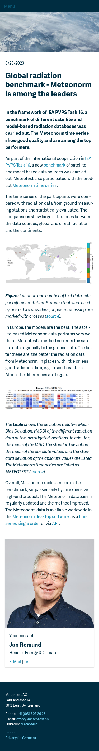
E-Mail (15, 661)
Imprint (11, 732)
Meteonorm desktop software (40, 516)
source (52, 316)
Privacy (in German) (20, 737)
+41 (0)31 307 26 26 (31, 713)
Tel (26, 661)
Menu (9, 6)
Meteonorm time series (34, 185)
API (55, 523)
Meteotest (29, 724)
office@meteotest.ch (32, 719)
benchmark (54, 165)
